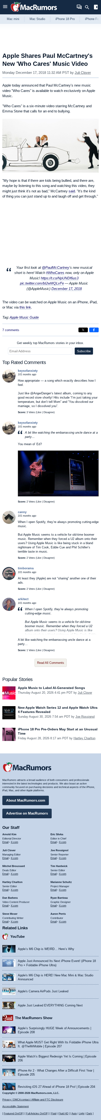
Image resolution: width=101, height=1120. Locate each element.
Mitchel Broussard (13, 866)
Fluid (53, 1113)
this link (25, 307)
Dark (89, 1113)
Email (5, 842)
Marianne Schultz (61, 882)
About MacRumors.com (25, 800)
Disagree (48, 412)
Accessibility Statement (15, 1106)
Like (39, 412)
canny (22, 512)
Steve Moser (9, 913)
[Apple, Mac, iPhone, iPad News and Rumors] (33, 12)
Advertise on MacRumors (27, 813)
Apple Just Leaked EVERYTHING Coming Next (50, 1005)
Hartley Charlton (84, 738)
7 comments (10, 330)
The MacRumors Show (33, 1018)
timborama (26, 568)
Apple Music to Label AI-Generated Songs (51, 688)
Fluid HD (63, 1113)
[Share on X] (83, 330)
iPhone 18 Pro (65, 19)
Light (81, 1113)
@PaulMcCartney (55, 267)
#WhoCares (55, 273)
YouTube (17, 936)
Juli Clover (83, 73)
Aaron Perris (58, 913)
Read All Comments (50, 663)
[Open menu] (5, 7)
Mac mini (13, 19)
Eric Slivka (56, 834)
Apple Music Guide (24, 317)
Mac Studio (37, 19)
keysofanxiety (28, 370)
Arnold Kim (9, 834)
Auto (74, 1113)
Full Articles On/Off (36, 1113)
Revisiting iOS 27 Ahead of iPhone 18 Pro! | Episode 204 (56, 1086)
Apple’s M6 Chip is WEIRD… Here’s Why (46, 949)
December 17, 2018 (66, 289)
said (72, 191)
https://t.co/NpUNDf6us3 (59, 278)
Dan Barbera (10, 897)
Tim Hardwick (58, 866)
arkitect (23, 599)
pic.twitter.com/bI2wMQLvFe (42, 283)
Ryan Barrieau (59, 897)
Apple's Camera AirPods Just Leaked (43, 991)
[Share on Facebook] (94, 330)
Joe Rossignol (85, 716)
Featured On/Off (13, 1113)
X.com (14, 842)
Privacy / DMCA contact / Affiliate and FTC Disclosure (32, 1099)
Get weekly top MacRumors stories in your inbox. (50, 343)
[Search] (88, 7)
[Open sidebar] (96, 7)
